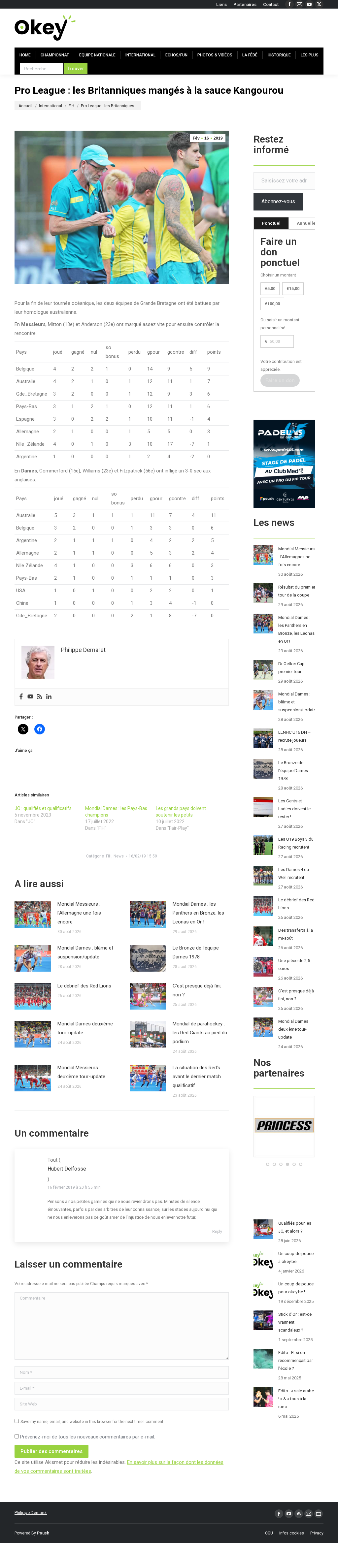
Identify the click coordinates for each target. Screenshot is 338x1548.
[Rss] (40, 696)
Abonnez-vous (278, 201)
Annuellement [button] (311, 223)
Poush (43, 1533)
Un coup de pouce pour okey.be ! (296, 1287)
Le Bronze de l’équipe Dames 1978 (196, 952)
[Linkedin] (49, 696)
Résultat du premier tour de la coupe (296, 591)
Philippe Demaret (31, 1512)
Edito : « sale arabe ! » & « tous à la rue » (296, 1398)
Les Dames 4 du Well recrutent (293, 873)
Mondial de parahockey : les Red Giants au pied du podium (200, 1033)
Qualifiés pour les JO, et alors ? (294, 1227)
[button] (267, 1164)
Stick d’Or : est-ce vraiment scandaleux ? (295, 1322)
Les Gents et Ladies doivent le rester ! (294, 808)
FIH (109, 856)
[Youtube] (30, 696)
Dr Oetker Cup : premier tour (292, 667)
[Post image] (33, 914)
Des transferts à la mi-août (295, 934)
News (119, 856)
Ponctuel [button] (271, 223)
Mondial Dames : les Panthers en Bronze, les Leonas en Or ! (198, 913)
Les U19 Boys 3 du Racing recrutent (296, 843)
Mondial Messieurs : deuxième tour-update (81, 1072)
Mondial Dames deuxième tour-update (85, 1028)
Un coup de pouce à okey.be (296, 1257)
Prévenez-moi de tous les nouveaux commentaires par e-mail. (87, 1437)
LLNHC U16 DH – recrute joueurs (294, 736)
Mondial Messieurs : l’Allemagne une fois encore (79, 913)
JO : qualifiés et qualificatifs (43, 808)
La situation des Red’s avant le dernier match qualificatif (197, 1076)
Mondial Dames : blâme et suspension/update (85, 952)
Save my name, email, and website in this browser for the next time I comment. (92, 1421)
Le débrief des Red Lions (84, 986)
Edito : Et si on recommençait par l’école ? (295, 1360)
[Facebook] (21, 696)
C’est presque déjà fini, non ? (197, 990)
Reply (217, 1231)
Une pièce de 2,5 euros (294, 964)
